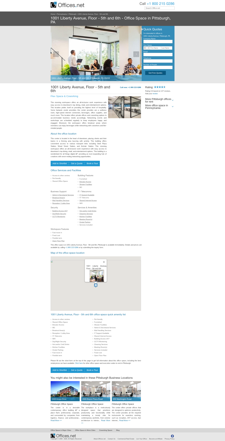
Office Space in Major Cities (61, 430)
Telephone (147, 58)
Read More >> (56, 420)
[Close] (104, 262)
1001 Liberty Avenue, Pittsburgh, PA (156, 36)
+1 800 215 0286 (71, 247)
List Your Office (141, 439)
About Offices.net (100, 439)
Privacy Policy (169, 439)
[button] (96, 285)
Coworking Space (105, 430)
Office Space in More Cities (85, 430)
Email (145, 51)
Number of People (150, 64)
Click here (79, 363)
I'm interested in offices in (152, 33)
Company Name (149, 38)
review (155, 94)
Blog (118, 430)
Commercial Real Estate (126, 439)
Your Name (147, 45)
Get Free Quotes (155, 73)
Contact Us (111, 439)
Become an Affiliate (155, 439)
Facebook (172, 436)
